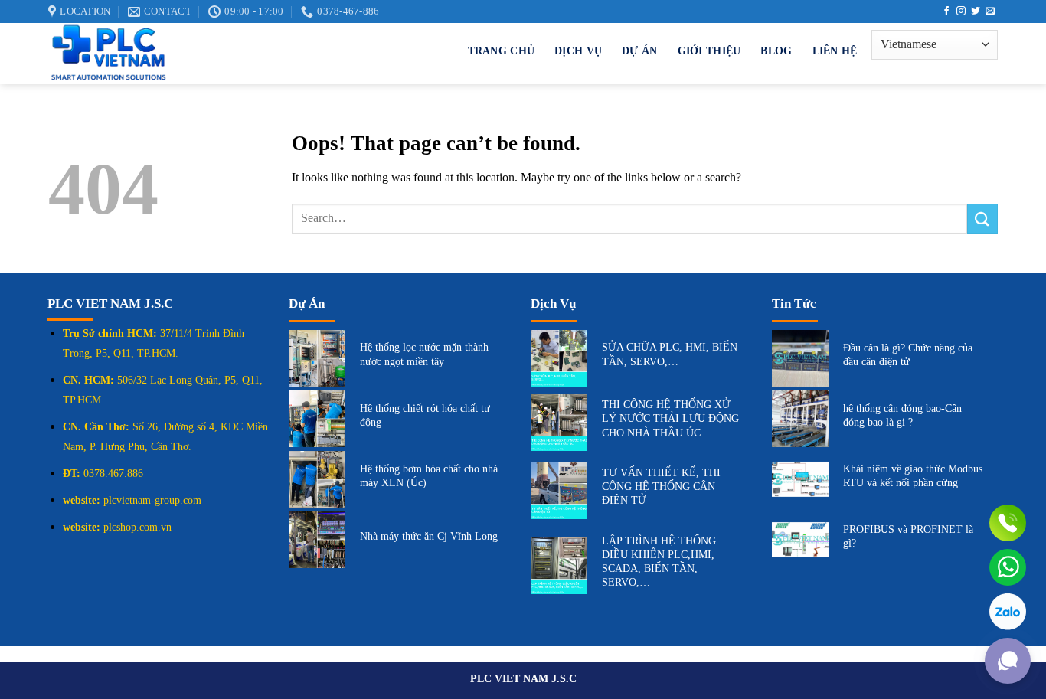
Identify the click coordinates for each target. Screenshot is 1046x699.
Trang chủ (501, 50)
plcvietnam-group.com (152, 500)
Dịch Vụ (578, 50)
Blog (776, 50)
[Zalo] (1007, 611)
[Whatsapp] (1007, 567)
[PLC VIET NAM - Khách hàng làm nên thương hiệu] (213, 53)
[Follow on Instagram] (961, 11)
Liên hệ (835, 50)
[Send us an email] (990, 11)
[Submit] (982, 219)
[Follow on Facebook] (946, 11)
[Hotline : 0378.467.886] (1007, 523)
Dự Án (639, 50)
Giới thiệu (709, 50)
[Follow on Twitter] (975, 11)
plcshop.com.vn (137, 527)
